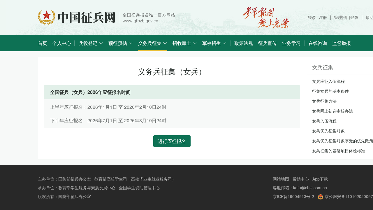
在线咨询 (317, 43)
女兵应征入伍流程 (328, 81)
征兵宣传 (267, 43)
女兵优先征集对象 (328, 131)
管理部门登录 (346, 17)
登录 (312, 17)
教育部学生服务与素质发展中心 (86, 187)
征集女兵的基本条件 (330, 91)
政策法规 (243, 43)
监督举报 (341, 43)
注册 (323, 17)
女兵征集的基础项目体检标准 (338, 150)
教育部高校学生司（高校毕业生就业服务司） (135, 179)
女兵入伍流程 (324, 121)
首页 (42, 43)
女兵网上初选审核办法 (332, 111)
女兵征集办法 (324, 101)
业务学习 (291, 43)
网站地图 (281, 179)
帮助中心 (301, 179)
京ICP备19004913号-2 (293, 196)
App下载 (320, 179)
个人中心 (61, 43)
